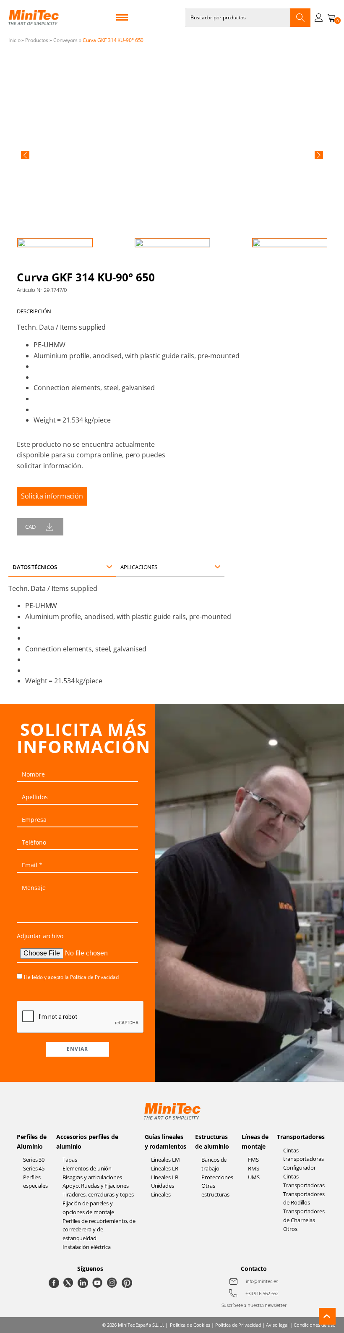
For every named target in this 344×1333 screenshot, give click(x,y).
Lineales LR (164, 1168)
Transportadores (301, 1137)
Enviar (77, 1048)
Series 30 (33, 1159)
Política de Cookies (190, 1325)
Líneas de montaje (255, 1141)
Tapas (70, 1159)
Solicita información (52, 496)
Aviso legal (277, 1325)
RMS (253, 1168)
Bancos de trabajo (214, 1164)
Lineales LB (164, 1177)
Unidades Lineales (162, 1190)
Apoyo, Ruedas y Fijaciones (95, 1185)
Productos (36, 40)
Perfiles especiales (35, 1181)
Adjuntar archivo (40, 936)
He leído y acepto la (71, 977)
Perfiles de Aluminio (32, 1141)
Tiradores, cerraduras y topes (98, 1194)
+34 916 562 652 (262, 1293)
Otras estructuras (215, 1190)
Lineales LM (165, 1159)
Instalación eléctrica (87, 1247)
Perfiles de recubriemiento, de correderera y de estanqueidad (99, 1229)
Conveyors (65, 40)
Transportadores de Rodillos (304, 1198)
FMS (253, 1159)
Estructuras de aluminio (212, 1141)
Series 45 (33, 1168)
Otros (290, 1229)
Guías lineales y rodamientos (166, 1141)
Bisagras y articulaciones (92, 1177)
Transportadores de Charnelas (304, 1215)
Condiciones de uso (315, 1325)
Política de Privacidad (94, 977)
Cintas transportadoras (303, 1155)
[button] (25, 155)
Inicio (14, 40)
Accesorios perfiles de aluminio (87, 1141)
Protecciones (217, 1177)
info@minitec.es (262, 1281)
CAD (30, 526)
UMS (254, 1177)
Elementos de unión (87, 1168)
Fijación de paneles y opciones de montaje (88, 1207)
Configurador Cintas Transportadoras (304, 1176)
